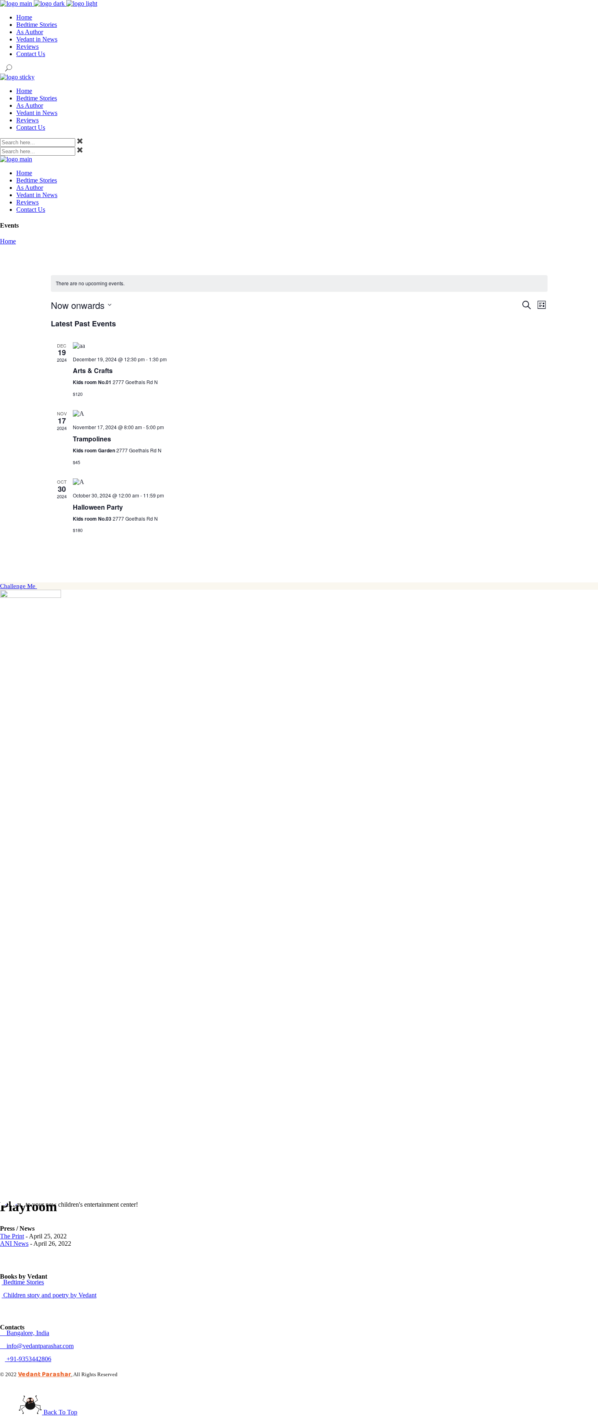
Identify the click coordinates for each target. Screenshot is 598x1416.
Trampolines (92, 438)
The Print (12, 1236)
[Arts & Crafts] (310, 346)
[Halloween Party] (310, 482)
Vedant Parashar (44, 1374)
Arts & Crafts (93, 370)
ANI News (14, 1243)
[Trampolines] (310, 413)
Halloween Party (98, 507)
